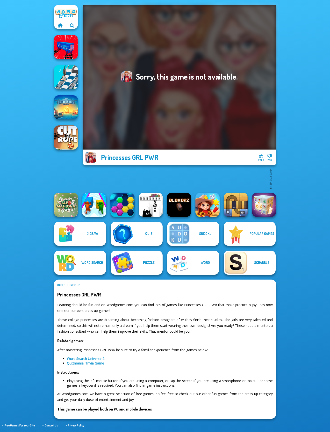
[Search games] (72, 25)
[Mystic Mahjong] (264, 205)
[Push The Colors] (94, 205)
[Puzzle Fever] (122, 205)
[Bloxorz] (179, 205)
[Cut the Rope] (66, 137)
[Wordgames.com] (60, 25)
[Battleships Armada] (66, 107)
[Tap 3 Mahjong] (66, 205)
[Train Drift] (66, 47)
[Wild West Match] (207, 205)
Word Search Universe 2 (85, 358)
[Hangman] (151, 205)
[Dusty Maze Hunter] (66, 77)
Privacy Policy (76, 425)
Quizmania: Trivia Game (85, 363)
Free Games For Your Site (20, 425)
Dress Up (74, 285)
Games (61, 285)
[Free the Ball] (236, 205)
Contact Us (51, 425)
